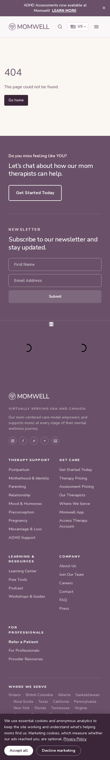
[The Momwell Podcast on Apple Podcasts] (45, 441)
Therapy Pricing (73, 478)
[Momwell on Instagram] (13, 441)
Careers (66, 583)
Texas (43, 701)
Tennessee (60, 708)
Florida (40, 708)
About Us (67, 566)
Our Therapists (72, 495)
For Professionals (24, 650)
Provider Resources (26, 659)
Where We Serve (74, 503)
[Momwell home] (29, 26)
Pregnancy (18, 520)
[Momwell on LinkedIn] (55, 441)
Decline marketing (58, 750)
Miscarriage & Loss (25, 529)
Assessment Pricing (76, 486)
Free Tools (18, 579)
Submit (55, 296)
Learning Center (23, 571)
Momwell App (71, 512)
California (61, 701)
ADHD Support (22, 537)
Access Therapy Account (73, 523)
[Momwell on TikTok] (34, 441)
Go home (16, 100)
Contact (66, 591)
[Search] (60, 27)
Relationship (19, 495)
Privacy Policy (75, 739)
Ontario (15, 694)
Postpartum (19, 469)
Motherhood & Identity (29, 478)
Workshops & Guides (27, 596)
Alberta (64, 694)
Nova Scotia (23, 701)
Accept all (19, 750)
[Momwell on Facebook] (23, 441)
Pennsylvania (85, 701)
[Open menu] (96, 26)
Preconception (21, 512)
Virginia (81, 708)
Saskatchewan (88, 694)
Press (64, 608)
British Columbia (39, 694)
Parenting (17, 486)
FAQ (63, 599)
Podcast (16, 588)
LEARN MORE (64, 10)
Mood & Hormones (25, 503)
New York (22, 708)
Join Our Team (71, 574)
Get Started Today (35, 193)
